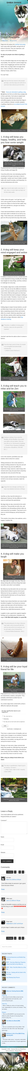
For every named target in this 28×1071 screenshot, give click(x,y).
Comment (4, 820)
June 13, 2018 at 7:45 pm (13, 900)
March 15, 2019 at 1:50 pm (13, 879)
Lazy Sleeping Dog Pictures (13, 977)
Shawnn (4, 1012)
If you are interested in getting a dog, (16, 92)
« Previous (9, 872)
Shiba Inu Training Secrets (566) (14, 991)
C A (3, 1025)
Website (3, 852)
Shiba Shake (14, 2)
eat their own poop (20, 44)
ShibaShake (23, 1049)
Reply (3, 889)
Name (2, 837)
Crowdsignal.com (17, 729)
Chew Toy (4, 995)
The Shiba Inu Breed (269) (13, 1020)
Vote (5, 725)
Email (2, 844)
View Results (10, 729)
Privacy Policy (18, 1050)
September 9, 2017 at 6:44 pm (14, 923)
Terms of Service (10, 1050)
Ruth (3, 1037)
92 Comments (13, 40)
